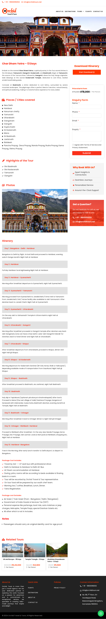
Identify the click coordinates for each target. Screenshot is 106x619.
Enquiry (75, 129)
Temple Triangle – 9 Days (34, 559)
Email (75, 121)
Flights (89, 11)
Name (75, 103)
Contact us (98, 11)
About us (59, 11)
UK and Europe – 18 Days (12, 559)
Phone (75, 112)
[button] (4, 210)
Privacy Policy (59, 588)
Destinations (70, 11)
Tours (79, 11)
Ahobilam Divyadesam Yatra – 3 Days (56, 560)
